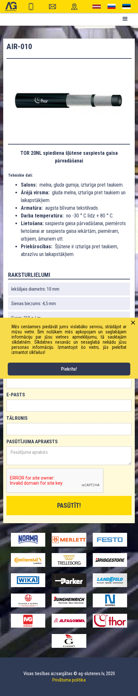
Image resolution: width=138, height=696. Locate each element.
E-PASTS (15, 395)
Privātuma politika (69, 680)
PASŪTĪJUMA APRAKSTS (32, 442)
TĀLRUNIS (17, 418)
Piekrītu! (69, 369)
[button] (125, 19)
